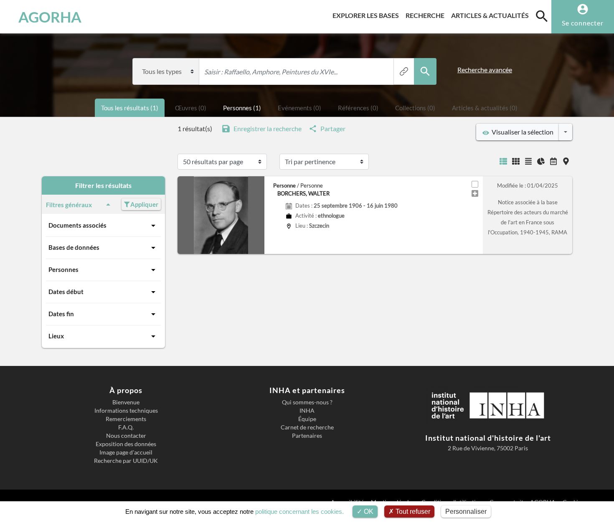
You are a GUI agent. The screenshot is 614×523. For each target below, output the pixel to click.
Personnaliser (466, 511)
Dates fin (61, 313)
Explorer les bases (367, 15)
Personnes (63, 269)
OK (367, 511)
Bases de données (73, 247)
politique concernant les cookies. (299, 511)
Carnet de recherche (307, 427)
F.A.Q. (126, 427)
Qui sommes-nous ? (307, 402)
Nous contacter (126, 436)
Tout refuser (412, 511)
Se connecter (583, 23)
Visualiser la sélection (521, 132)
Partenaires (307, 436)
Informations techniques (126, 411)
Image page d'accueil (125, 452)
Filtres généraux (69, 204)
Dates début (66, 291)
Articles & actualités (491, 15)
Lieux (56, 336)
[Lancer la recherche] (425, 71)
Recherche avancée (484, 70)
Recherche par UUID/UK (126, 461)
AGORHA (49, 16)
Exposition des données (126, 444)
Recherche (427, 15)
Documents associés (77, 225)
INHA (307, 411)
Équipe (307, 419)
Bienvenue (126, 402)
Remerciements (126, 419)
